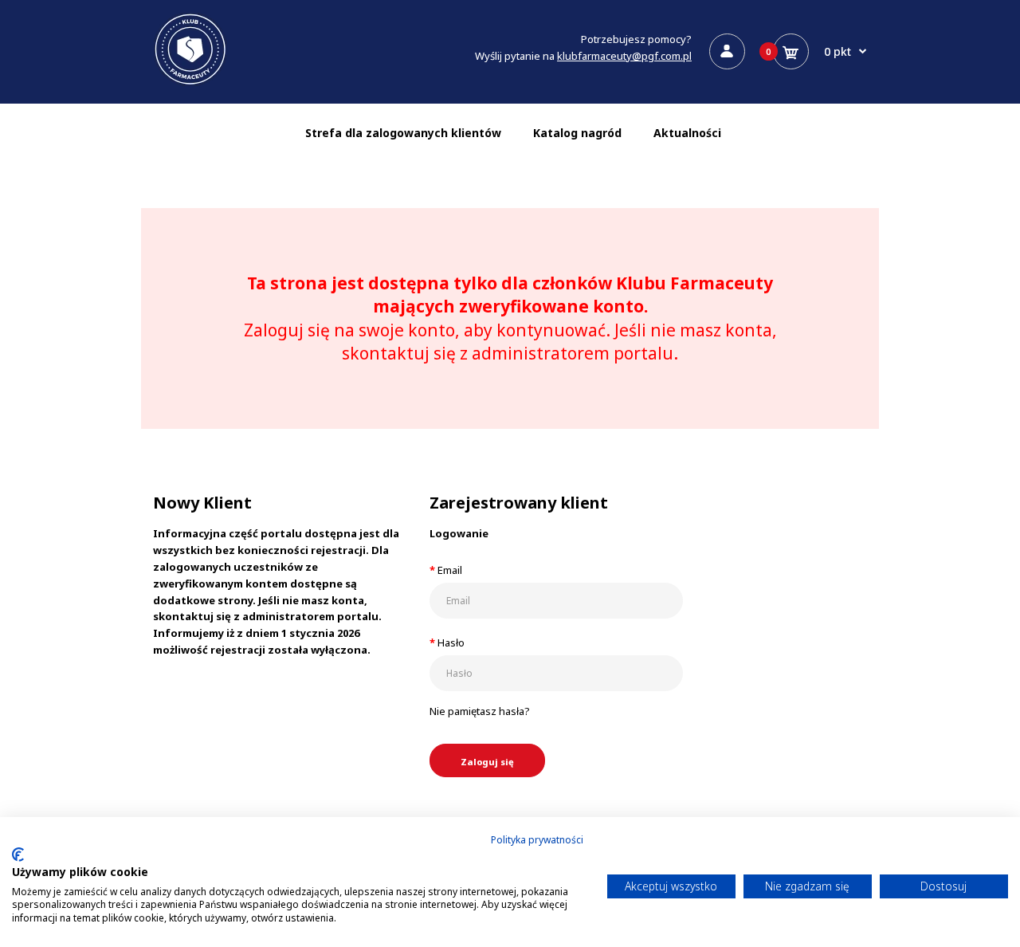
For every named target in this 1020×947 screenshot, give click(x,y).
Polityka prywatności (537, 840)
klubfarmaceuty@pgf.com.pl (624, 56)
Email (449, 570)
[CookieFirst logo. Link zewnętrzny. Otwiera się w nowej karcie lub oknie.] (18, 854)
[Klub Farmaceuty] (190, 83)
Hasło (451, 642)
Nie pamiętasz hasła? (480, 711)
